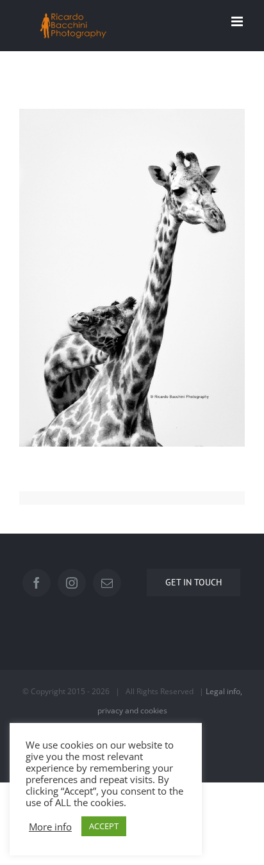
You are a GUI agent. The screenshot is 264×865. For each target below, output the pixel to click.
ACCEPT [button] (104, 826)
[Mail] (107, 583)
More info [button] (50, 826)
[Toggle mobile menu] (238, 21)
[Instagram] (72, 583)
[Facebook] (36, 583)
